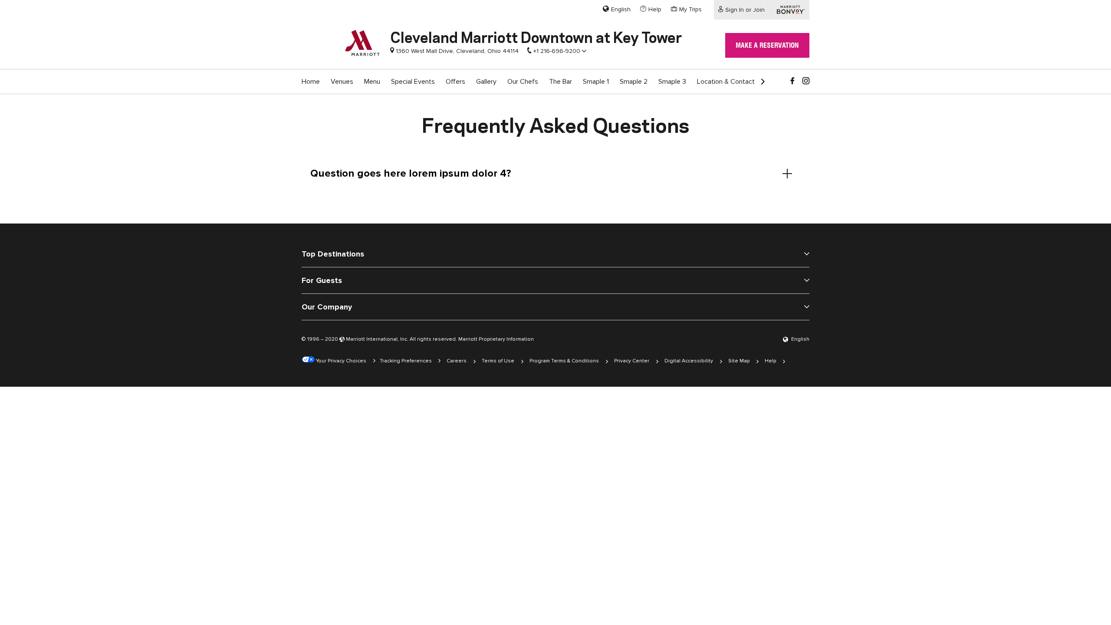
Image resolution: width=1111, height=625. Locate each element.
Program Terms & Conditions (564, 361)
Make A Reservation (767, 45)
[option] (311, 81)
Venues (342, 81)
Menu (372, 81)
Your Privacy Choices (340, 361)
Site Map (738, 361)
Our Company (327, 307)
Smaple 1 (596, 81)
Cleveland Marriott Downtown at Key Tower (536, 36)
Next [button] (759, 78)
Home (311, 81)
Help (770, 361)
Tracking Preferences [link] (406, 361)
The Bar (560, 81)
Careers (457, 361)
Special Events (413, 81)
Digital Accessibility (688, 361)
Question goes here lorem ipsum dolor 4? (410, 173)
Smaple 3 (672, 81)
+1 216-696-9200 (556, 51)
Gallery (486, 81)
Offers (455, 81)
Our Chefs (522, 81)
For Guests (322, 280)
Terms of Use (498, 361)
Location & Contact (726, 81)
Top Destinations (333, 254)
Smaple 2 (634, 81)
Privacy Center (631, 361)
